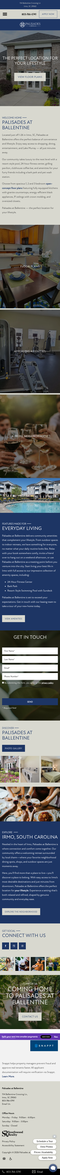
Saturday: (6, 1121)
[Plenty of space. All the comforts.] (30, 266)
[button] (48, 14)
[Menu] (5, 14)
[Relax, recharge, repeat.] (30, 351)
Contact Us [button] (30, 1016)
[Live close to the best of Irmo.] (30, 436)
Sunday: (6, 1125)
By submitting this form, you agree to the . (29, 683)
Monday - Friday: (10, 1117)
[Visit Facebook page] (5, 945)
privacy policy (47, 683)
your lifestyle (21, 890)
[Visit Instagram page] (22, 945)
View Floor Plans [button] (30, 76)
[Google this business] (13, 945)
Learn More (8, 1076)
